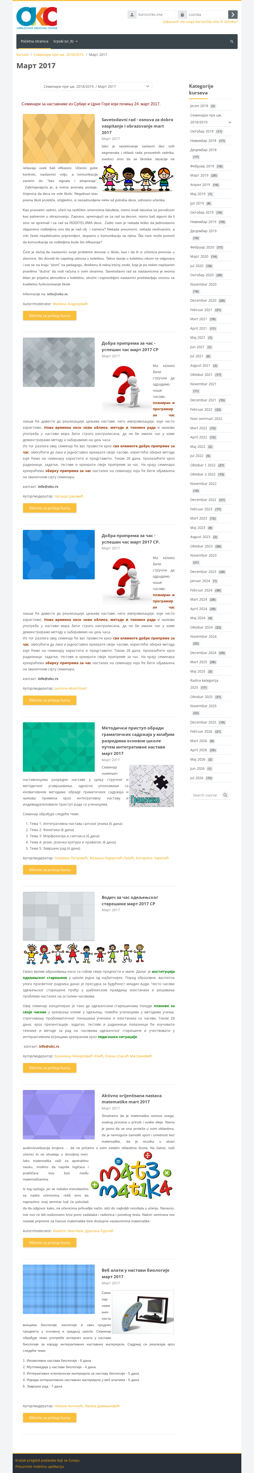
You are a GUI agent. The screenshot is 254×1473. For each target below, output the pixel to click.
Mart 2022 (198, 428)
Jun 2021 (197, 346)
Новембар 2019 (203, 221)
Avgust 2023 (200, 536)
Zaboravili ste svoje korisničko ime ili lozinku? (200, 22)
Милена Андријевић (70, 303)
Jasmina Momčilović (71, 688)
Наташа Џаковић (69, 496)
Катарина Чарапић (152, 858)
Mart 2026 (198, 740)
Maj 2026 (197, 759)
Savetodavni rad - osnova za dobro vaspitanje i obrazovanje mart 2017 (137, 126)
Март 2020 (199, 256)
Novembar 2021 (203, 384)
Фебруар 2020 (202, 247)
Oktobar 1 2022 (203, 465)
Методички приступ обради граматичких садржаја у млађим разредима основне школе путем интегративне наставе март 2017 (138, 740)
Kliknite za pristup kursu (49, 315)
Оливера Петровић (71, 858)
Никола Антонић (69, 1406)
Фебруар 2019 (202, 166)
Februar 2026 (201, 731)
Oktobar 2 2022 (203, 474)
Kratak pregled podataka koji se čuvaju (47, 1460)
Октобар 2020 (202, 274)
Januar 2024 (200, 580)
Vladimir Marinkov (68, 1230)
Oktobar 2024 (201, 627)
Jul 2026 (196, 777)
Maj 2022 (197, 446)
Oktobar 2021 (201, 374)
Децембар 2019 (203, 230)
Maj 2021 (197, 337)
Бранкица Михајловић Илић (79, 1056)
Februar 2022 (201, 409)
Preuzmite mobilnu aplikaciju (39, 1466)
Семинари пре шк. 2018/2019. (58, 54)
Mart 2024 (198, 599)
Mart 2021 (198, 319)
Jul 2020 (196, 265)
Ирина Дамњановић (102, 1406)
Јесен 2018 (199, 105)
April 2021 (198, 328)
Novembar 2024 (203, 636)
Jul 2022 (196, 455)
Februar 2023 (201, 509)
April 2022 (198, 437)
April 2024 (198, 608)
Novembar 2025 (203, 705)
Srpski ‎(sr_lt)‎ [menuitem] (63, 41)
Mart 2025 (198, 661)
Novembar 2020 (203, 284)
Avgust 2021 (200, 365)
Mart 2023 (198, 518)
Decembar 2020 (203, 300)
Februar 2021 (201, 309)
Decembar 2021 (203, 400)
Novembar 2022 (203, 483)
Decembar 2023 (203, 571)
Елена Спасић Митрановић (128, 1056)
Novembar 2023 (203, 555)
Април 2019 (200, 184)
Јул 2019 (197, 203)
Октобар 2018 (202, 131)
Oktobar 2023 (201, 546)
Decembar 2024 (203, 652)
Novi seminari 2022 (206, 418)
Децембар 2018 (203, 149)
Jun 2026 (197, 768)
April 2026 (198, 750)
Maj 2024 (197, 617)
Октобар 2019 (202, 212)
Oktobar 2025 (201, 696)
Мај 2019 (197, 193)
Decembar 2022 (203, 499)
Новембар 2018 (203, 140)
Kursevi (22, 54)
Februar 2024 (201, 590)
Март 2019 (199, 175)
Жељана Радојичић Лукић (112, 858)
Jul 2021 (196, 356)
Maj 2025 (197, 671)
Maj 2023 (197, 527)
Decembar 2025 (203, 722)
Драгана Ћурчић (99, 1230)
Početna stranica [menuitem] (34, 41)
